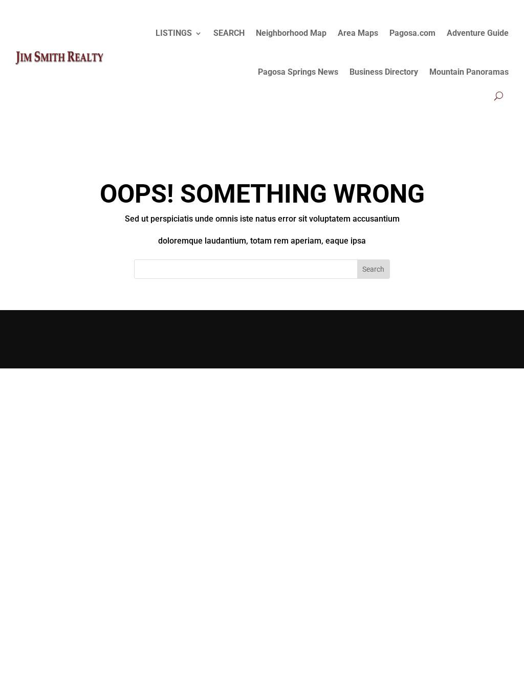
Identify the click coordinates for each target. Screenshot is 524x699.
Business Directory (384, 72)
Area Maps (358, 33)
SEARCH (229, 33)
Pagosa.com (412, 33)
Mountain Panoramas (469, 72)
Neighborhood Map (291, 33)
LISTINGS (174, 33)
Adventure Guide (478, 33)
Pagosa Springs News (298, 72)
